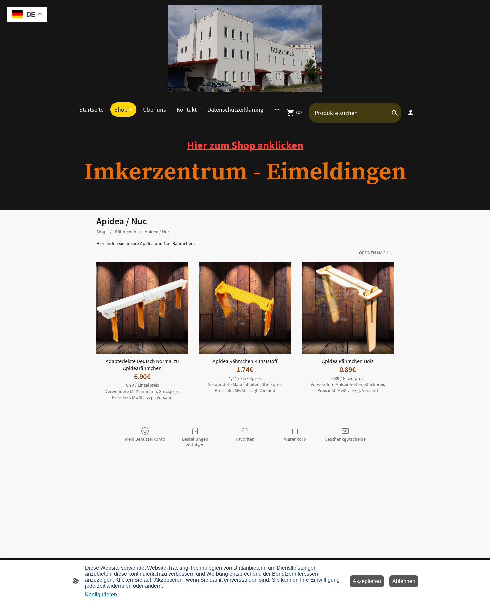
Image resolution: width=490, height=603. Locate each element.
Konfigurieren (101, 594)
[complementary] (27, 15)
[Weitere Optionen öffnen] (277, 109)
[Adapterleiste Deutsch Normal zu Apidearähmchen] (142, 308)
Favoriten (245, 439)
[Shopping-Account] (411, 113)
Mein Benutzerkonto (145, 439)
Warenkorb (295, 439)
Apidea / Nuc (157, 232)
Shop (101, 232)
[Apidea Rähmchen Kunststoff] (245, 308)
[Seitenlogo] (245, 48)
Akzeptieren (367, 581)
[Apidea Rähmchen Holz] (348, 308)
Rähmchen (125, 232)
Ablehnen (403, 581)
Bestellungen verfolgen (195, 442)
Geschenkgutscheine (345, 439)
